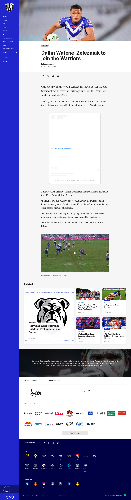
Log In (7, 491)
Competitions (9, 48)
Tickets (5, 57)
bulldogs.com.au (48, 64)
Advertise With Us (64, 496)
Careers (44, 496)
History (6, 34)
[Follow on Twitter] (53, 443)
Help (48, 496)
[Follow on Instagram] (58, 443)
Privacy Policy (35, 496)
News (5, 16)
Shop (5, 45)
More (5, 52)
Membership (8, 38)
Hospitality (8, 41)
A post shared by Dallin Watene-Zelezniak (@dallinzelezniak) (75, 180)
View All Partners (75, 433)
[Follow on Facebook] (49, 443)
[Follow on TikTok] (44, 443)
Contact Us (6, 61)
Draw (5, 23)
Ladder (6, 27)
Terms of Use (26, 496)
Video (5, 20)
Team (5, 31)
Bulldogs (45, 45)
